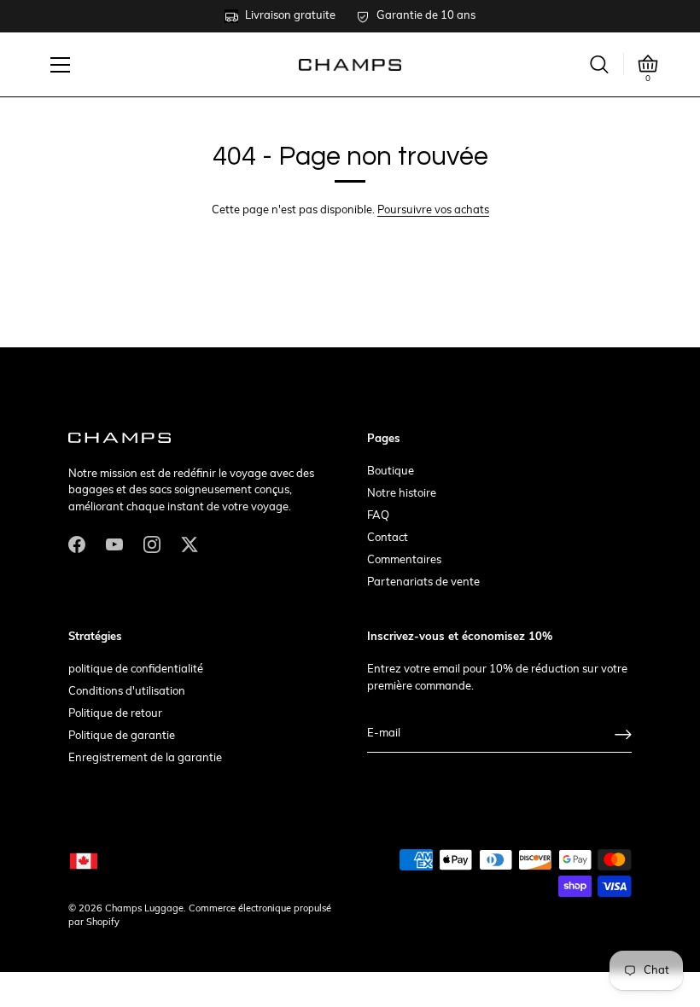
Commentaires (404, 560)
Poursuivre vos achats (433, 210)
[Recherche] (599, 64)
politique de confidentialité (135, 669)
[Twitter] (189, 544)
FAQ (378, 515)
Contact (387, 538)
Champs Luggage (144, 909)
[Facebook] (76, 544)
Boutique (390, 471)
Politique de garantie (121, 736)
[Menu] (60, 65)
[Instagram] (151, 544)
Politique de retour (115, 713)
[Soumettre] (623, 734)
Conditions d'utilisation (126, 691)
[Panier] (648, 64)
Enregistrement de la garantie (145, 758)
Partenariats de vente (423, 582)
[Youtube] (114, 544)
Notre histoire (401, 493)
